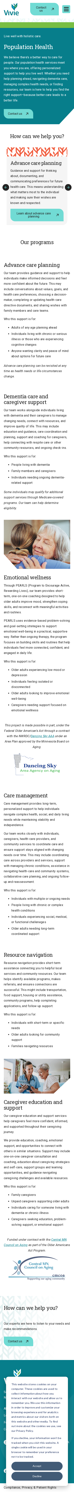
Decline (37, 1476)
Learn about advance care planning (34, 215)
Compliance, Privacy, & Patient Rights (30, 1487)
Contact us (41, 9)
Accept (37, 1465)
